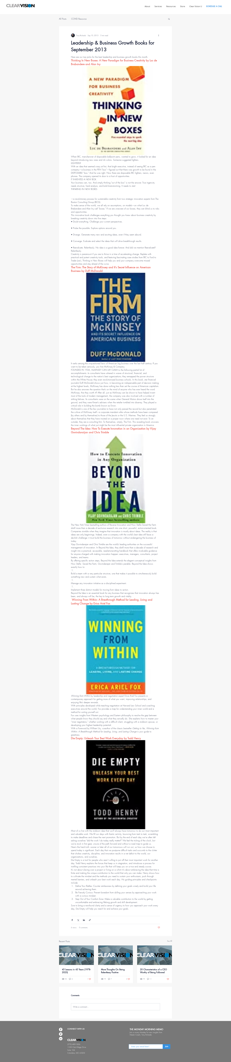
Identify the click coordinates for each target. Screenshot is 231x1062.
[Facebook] (60, 1029)
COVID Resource (79, 18)
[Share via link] (90, 920)
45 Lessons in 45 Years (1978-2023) (76, 971)
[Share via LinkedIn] (84, 920)
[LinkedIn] (60, 1038)
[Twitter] (60, 1034)
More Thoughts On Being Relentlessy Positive (113, 971)
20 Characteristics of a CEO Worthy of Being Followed (153, 971)
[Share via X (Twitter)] (78, 920)
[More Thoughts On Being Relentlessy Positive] (115, 955)
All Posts (62, 18)
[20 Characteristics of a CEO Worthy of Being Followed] (154, 955)
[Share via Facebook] (72, 920)
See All (169, 941)
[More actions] (158, 35)
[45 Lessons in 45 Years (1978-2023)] (76, 955)
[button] (169, 19)
